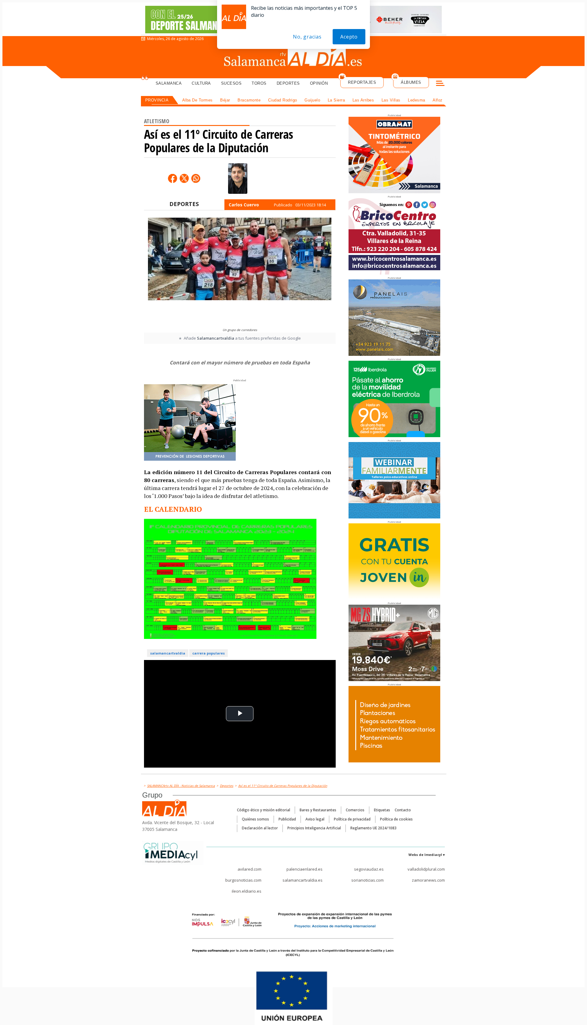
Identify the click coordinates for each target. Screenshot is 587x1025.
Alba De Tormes (197, 100)
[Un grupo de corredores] (239, 271)
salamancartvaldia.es (302, 880)
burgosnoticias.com (243, 880)
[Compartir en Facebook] (172, 178)
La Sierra (336, 100)
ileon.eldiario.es (246, 891)
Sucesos (231, 83)
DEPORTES (184, 204)
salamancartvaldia (167, 653)
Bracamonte (249, 100)
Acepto (349, 36)
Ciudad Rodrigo (282, 100)
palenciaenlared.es (304, 869)
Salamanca (169, 83)
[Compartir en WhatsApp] (196, 178)
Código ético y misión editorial (263, 810)
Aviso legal (314, 819)
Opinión (319, 83)
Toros (259, 83)
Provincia (157, 100)
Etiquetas (382, 810)
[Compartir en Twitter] (184, 178)
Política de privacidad (352, 819)
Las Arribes (363, 100)
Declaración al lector (260, 828)
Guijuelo (312, 100)
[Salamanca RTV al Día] (293, 56)
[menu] (440, 84)
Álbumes (411, 82)
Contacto (403, 810)
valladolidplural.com (426, 869)
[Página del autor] (237, 178)
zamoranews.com (428, 880)
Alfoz (438, 100)
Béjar (225, 100)
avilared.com (249, 869)
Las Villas (391, 100)
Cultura (201, 83)
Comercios (355, 810)
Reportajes (362, 82)
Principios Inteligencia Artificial (314, 828)
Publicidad (287, 819)
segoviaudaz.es (369, 869)
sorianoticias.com (367, 880)
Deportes (288, 83)
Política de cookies (396, 819)
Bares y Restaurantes (318, 810)
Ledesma (416, 100)
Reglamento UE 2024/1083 (373, 828)
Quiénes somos (255, 819)
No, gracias (307, 36)
